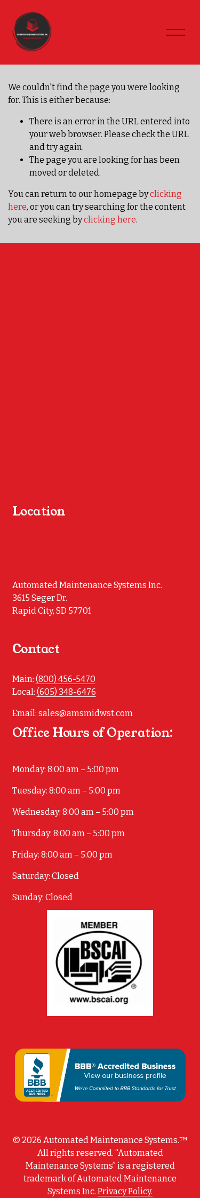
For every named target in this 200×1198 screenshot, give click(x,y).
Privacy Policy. (125, 1191)
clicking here (110, 220)
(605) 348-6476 (66, 692)
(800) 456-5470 (65, 679)
